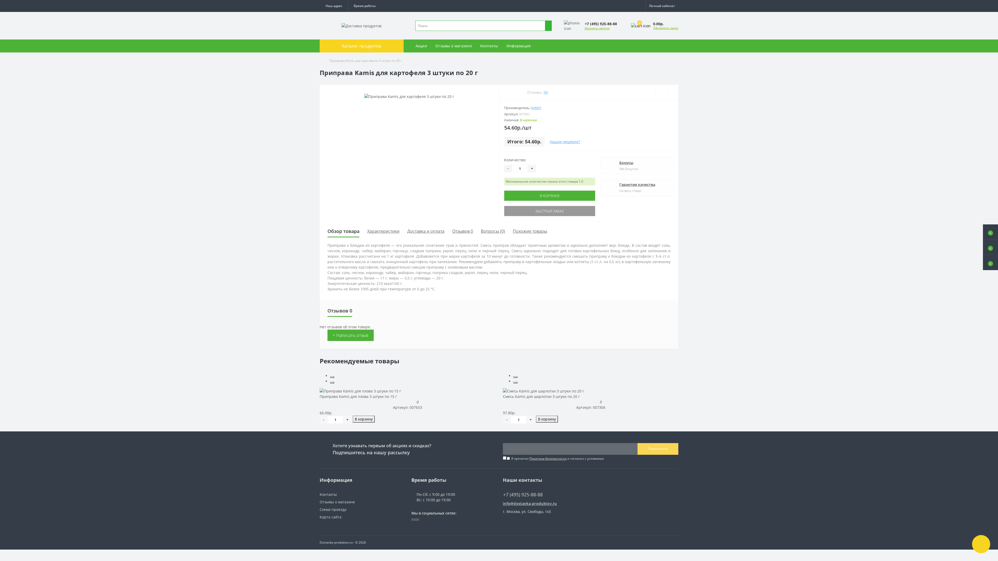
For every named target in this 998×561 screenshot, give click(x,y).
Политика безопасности (548, 458)
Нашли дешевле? (565, 141)
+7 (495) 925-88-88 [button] (523, 495)
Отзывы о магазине (453, 45)
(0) (546, 92)
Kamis (536, 107)
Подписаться (658, 448)
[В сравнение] (672, 92)
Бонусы (626, 162)
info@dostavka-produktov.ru (530, 503)
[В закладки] (661, 92)
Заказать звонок (597, 28)
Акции (421, 45)
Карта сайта (331, 517)
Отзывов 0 (462, 231)
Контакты (489, 45)
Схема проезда (333, 509)
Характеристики (383, 231)
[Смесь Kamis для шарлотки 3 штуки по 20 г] (543, 390)
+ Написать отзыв (351, 335)
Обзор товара (343, 231)
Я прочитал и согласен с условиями (557, 458)
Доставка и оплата (425, 231)
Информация (519, 45)
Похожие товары (530, 231)
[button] (364, 6)
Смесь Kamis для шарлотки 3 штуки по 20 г (541, 396)
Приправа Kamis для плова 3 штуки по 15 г (358, 396)
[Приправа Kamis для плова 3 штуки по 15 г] (360, 390)
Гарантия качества (637, 184)
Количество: (515, 159)
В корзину (550, 195)
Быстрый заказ (550, 211)
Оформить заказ (665, 28)
